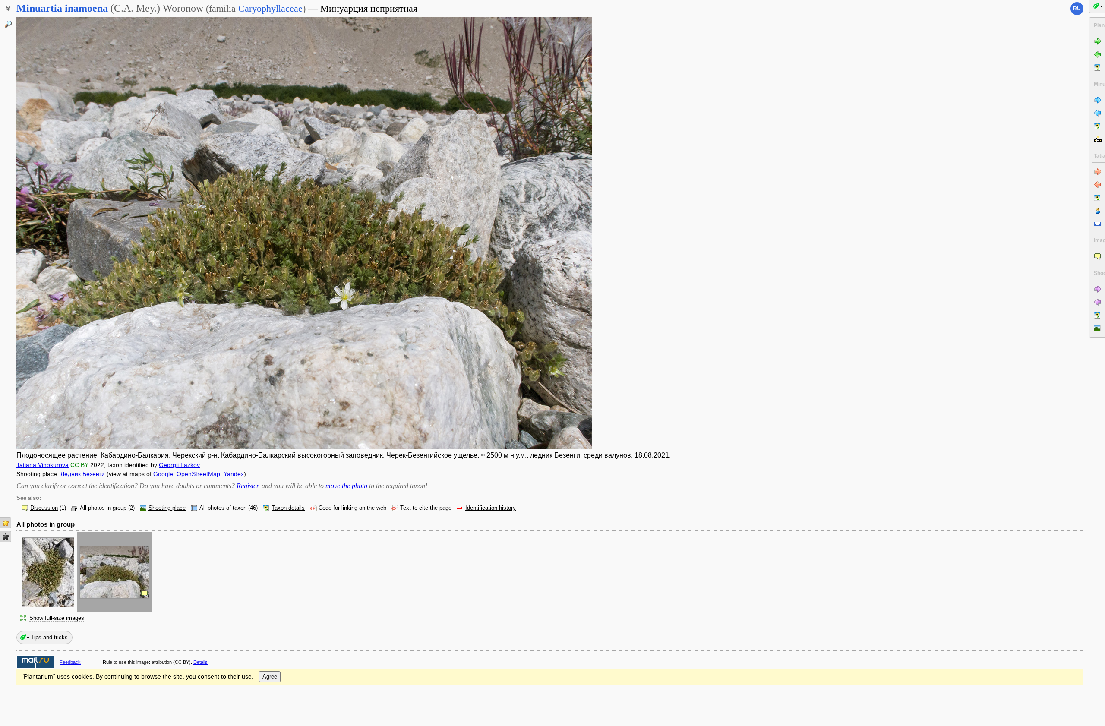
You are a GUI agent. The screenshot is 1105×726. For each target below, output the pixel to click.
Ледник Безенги (82, 473)
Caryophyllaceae (270, 8)
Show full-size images (56, 618)
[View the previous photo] (76, 233)
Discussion (44, 508)
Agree (269, 676)
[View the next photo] (532, 233)
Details (200, 662)
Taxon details (288, 508)
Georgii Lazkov (179, 464)
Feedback (70, 662)
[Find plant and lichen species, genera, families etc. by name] (8, 24)
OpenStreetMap (198, 473)
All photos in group (103, 508)
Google (163, 473)
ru (1077, 9)
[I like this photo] (5, 522)
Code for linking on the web (352, 508)
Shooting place (167, 508)
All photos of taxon (222, 508)
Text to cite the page (425, 508)
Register (247, 485)
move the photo (346, 485)
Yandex (234, 473)
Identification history (490, 508)
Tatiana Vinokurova (42, 464)
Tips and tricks (49, 637)
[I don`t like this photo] (5, 536)
